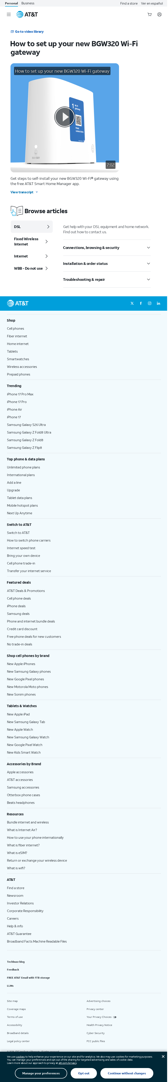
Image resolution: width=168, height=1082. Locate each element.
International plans (21, 475)
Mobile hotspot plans (22, 505)
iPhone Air (14, 409)
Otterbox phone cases (23, 795)
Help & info (15, 926)
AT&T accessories (20, 779)
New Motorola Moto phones (27, 686)
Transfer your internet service (29, 571)
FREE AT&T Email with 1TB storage (28, 977)
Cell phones (15, 328)
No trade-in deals (19, 644)
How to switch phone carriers (29, 540)
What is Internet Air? (22, 830)
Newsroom (15, 895)
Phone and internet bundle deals (31, 621)
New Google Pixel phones (25, 679)
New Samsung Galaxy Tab (26, 722)
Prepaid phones (18, 374)
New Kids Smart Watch (24, 752)
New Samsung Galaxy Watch (28, 737)
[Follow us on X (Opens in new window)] (132, 303)
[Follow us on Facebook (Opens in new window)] (141, 303)
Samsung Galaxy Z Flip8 (24, 447)
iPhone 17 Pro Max (20, 394)
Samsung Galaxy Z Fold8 (25, 440)
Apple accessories (20, 772)
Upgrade (13, 490)
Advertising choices (98, 1001)
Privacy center (95, 1009)
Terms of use (15, 1017)
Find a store (129, 3)
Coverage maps (16, 1009)
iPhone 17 (14, 417)
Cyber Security (96, 1033)
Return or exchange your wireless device (37, 860)
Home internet (18, 343)
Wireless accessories (22, 366)
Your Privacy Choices (99, 1017)
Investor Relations (20, 903)
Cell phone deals (19, 598)
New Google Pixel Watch (24, 744)
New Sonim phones (21, 694)
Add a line (14, 482)
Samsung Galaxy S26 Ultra (26, 424)
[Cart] (149, 14)
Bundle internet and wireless (28, 822)
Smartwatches (18, 359)
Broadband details (18, 1033)
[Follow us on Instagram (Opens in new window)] (149, 303)
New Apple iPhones (21, 664)
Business (27, 3)
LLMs (10, 985)
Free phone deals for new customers (34, 636)
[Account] (159, 14)
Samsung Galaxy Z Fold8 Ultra (29, 432)
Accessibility (14, 1025)
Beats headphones (21, 802)
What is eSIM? (17, 853)
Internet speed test (21, 548)
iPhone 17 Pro (17, 402)
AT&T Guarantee (19, 933)
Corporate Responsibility (25, 911)
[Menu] (9, 14)
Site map (12, 1001)
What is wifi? (16, 868)
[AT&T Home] (27, 14)
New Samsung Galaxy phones (29, 671)
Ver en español (152, 3)
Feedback (13, 969)
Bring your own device (23, 555)
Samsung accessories (23, 787)
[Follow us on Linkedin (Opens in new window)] (158, 303)
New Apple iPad (18, 714)
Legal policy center (18, 1041)
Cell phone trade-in (21, 563)
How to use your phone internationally (35, 837)
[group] (84, 320)
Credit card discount (22, 629)
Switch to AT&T (18, 532)
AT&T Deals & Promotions (26, 590)
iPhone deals (16, 606)
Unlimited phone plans (23, 467)
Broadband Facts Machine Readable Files (37, 941)
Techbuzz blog (15, 961)
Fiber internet (17, 336)
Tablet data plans (19, 498)
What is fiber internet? (23, 845)
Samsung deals (18, 613)
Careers (13, 918)
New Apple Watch (20, 729)
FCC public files (96, 1041)
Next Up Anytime (19, 513)
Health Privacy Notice (99, 1025)
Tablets (12, 351)
